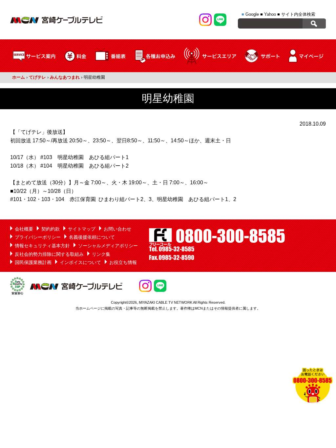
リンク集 (101, 254)
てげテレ (37, 77)
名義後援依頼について (92, 237)
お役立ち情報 (123, 262)
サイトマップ (81, 229)
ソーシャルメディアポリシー (108, 245)
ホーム (18, 77)
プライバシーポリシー (38, 237)
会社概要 (24, 229)
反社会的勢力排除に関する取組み (49, 254)
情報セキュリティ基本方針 (42, 245)
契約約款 (50, 229)
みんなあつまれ (65, 77)
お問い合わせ (117, 229)
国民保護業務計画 (33, 262)
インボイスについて (80, 262)
